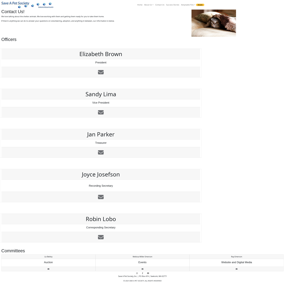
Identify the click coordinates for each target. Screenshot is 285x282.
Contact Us (159, 5)
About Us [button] (148, 5)
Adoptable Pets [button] (187, 5)
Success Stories (172, 5)
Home (139, 5)
